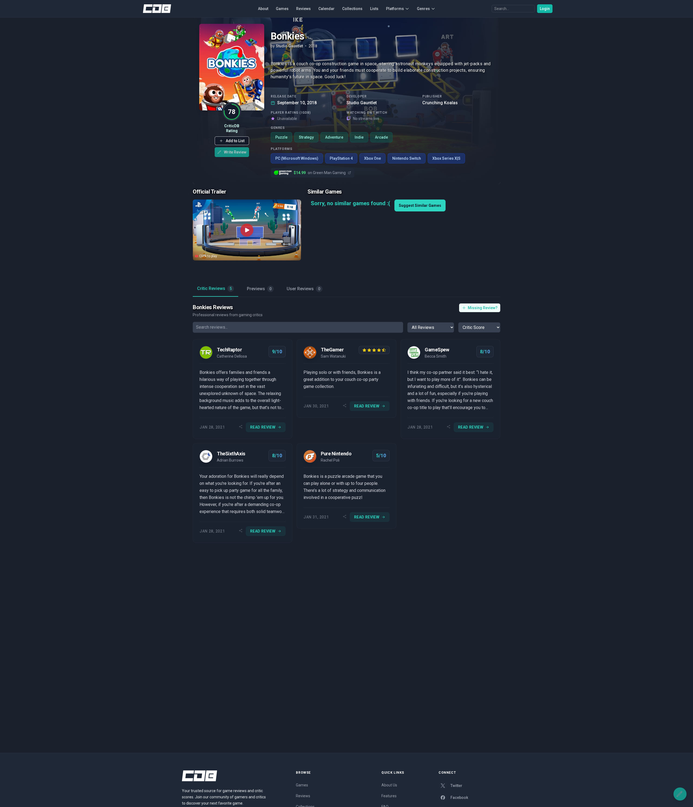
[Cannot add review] (680, 794)
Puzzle (281, 137)
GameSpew (437, 349)
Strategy (306, 137)
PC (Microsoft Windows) (296, 158)
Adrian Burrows (230, 460)
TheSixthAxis (231, 453)
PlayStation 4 (341, 158)
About (263, 8)
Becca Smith (435, 356)
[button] (232, 140)
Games (282, 8)
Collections (352, 8)
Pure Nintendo (336, 453)
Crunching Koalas (440, 102)
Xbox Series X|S (446, 158)
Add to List (235, 141)
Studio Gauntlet (361, 102)
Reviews (303, 8)
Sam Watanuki (333, 356)
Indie (359, 137)
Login (545, 8)
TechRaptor (229, 349)
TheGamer (332, 349)
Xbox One (372, 158)
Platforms (395, 8)
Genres (423, 8)
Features (389, 796)
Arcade (381, 137)
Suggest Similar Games (420, 205)
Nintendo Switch (406, 158)
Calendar (326, 8)
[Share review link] (241, 427)
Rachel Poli (330, 460)
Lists (374, 8)
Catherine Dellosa (232, 356)
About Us (389, 785)
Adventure (334, 137)
